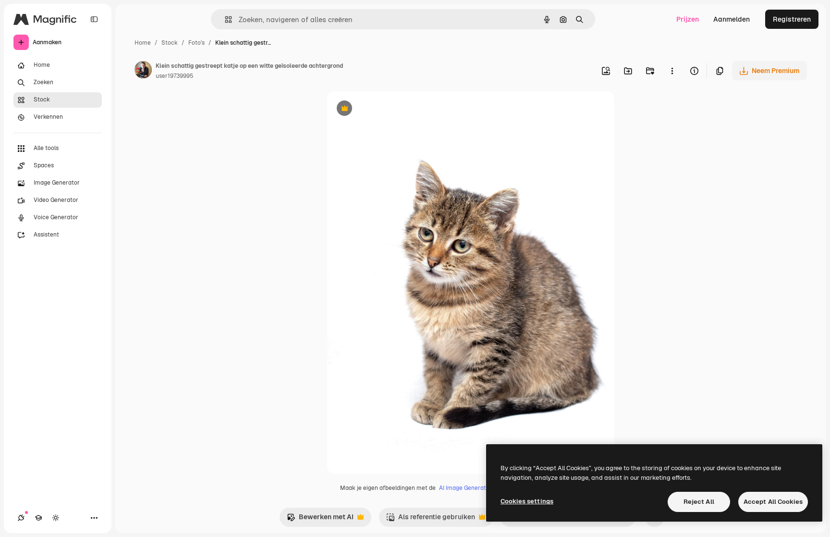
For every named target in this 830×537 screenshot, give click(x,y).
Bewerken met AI (320, 519)
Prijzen (687, 19)
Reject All (699, 502)
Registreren (792, 19)
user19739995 (175, 76)
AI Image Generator (465, 488)
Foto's (196, 43)
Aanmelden (731, 19)
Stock (169, 43)
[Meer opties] (672, 70)
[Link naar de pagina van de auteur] (143, 71)
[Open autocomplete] (224, 19)
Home (142, 43)
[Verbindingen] (21, 517)
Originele (390, 109)
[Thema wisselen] (55, 517)
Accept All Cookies (773, 502)
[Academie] (38, 517)
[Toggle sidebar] (94, 19)
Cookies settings (526, 501)
